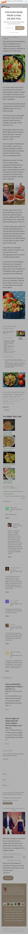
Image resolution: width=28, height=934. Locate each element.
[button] (14, 2)
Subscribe (20, 28)
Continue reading (14, 32)
